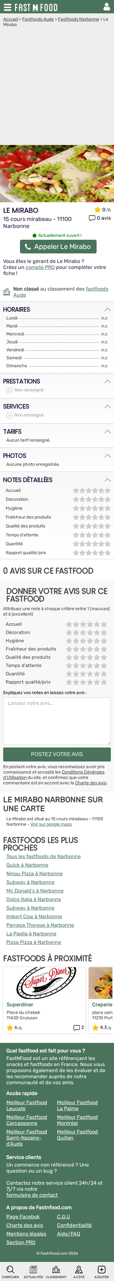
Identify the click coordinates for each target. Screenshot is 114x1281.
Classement (56, 1277)
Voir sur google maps (51, 824)
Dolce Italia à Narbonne (33, 899)
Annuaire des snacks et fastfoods (37, 6)
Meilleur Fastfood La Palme (77, 1105)
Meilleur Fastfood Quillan (77, 1135)
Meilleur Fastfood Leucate (26, 1105)
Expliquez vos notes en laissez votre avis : (45, 692)
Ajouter (101, 1277)
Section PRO (20, 1242)
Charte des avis (90, 783)
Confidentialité (74, 1225)
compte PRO (40, 267)
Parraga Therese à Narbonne (40, 925)
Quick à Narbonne (27, 865)
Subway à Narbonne (30, 882)
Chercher (10, 1277)
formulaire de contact (32, 1195)
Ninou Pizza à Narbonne (34, 874)
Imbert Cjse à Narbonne (34, 916)
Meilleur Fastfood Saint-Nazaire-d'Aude (26, 1138)
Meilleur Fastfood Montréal (77, 1120)
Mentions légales (26, 1234)
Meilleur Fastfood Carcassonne (26, 1120)
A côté (79, 1277)
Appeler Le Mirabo (62, 246)
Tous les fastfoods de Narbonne (43, 856)
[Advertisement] (57, 88)
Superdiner (20, 1005)
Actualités (33, 1277)
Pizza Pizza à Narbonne (33, 942)
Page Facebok (23, 1217)
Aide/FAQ (68, 1234)
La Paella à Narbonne (31, 934)
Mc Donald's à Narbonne (35, 891)
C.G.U (63, 1217)
